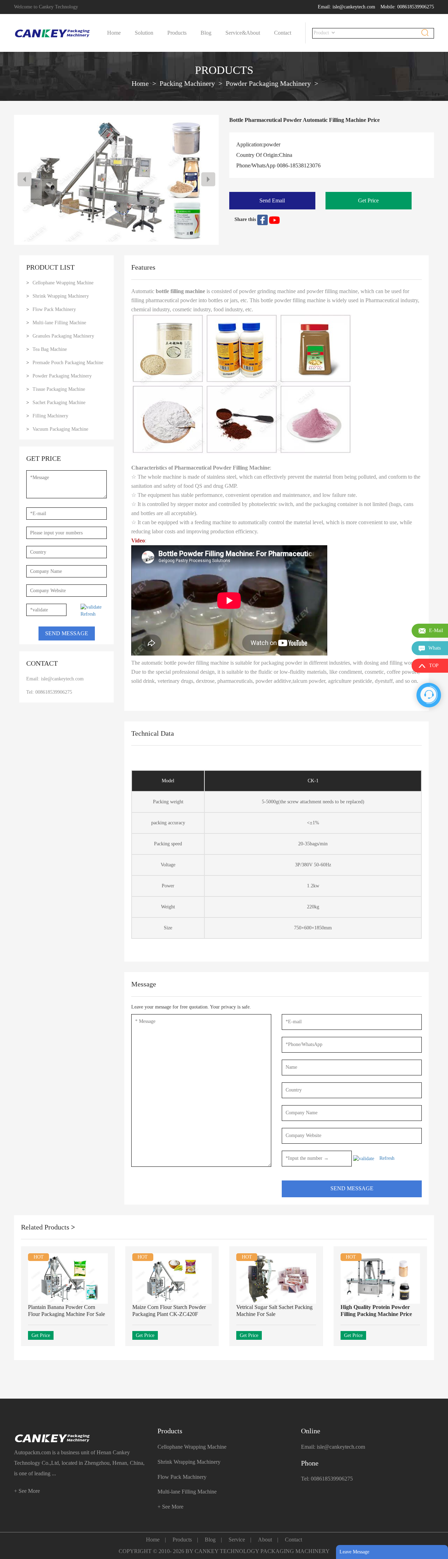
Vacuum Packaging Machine (60, 429)
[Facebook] (263, 219)
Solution (144, 33)
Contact (282, 33)
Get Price (368, 200)
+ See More (27, 1491)
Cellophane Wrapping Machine (63, 282)
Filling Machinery (50, 415)
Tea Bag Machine (50, 349)
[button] (208, 179)
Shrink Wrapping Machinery (61, 296)
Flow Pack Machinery (54, 309)
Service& (235, 33)
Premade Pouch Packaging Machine (68, 362)
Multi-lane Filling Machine (59, 322)
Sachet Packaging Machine (59, 402)
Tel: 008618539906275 (49, 692)
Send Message (66, 633)
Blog (206, 33)
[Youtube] (274, 219)
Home (114, 33)
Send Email (272, 200)
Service (237, 1540)
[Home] (52, 33)
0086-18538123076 (299, 165)
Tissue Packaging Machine (59, 389)
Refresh (88, 614)
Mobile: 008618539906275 (407, 6)
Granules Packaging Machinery (63, 336)
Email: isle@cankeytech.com (346, 6)
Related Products (48, 1227)
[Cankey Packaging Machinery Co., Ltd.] (80, 1438)
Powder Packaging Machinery (268, 83)
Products (177, 33)
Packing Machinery (187, 83)
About (253, 33)
